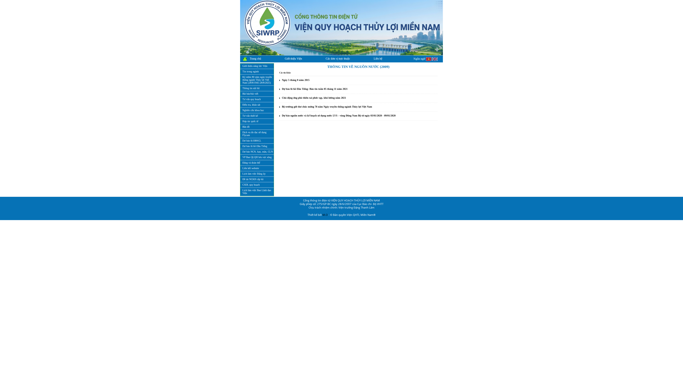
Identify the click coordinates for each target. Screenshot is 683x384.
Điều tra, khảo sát (251, 104)
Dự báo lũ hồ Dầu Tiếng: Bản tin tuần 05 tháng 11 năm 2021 (315, 89)
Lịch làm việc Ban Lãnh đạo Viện (256, 191)
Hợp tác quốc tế (250, 121)
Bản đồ (246, 127)
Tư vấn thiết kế (250, 115)
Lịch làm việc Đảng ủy (254, 173)
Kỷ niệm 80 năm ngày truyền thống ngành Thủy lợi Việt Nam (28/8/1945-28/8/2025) (257, 80)
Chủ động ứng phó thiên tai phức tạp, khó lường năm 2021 (314, 98)
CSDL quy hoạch (251, 184)
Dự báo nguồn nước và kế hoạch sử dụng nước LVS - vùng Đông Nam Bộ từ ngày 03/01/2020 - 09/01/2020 (339, 115)
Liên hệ (378, 58)
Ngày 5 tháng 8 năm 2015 (295, 80)
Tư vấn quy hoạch (251, 99)
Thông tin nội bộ (251, 88)
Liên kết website (250, 168)
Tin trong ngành (250, 71)
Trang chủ (255, 58)
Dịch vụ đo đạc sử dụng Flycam (254, 134)
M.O (325, 215)
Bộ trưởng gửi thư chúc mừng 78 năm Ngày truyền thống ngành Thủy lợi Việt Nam (327, 106)
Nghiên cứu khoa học (253, 110)
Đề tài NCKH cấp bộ (252, 179)
